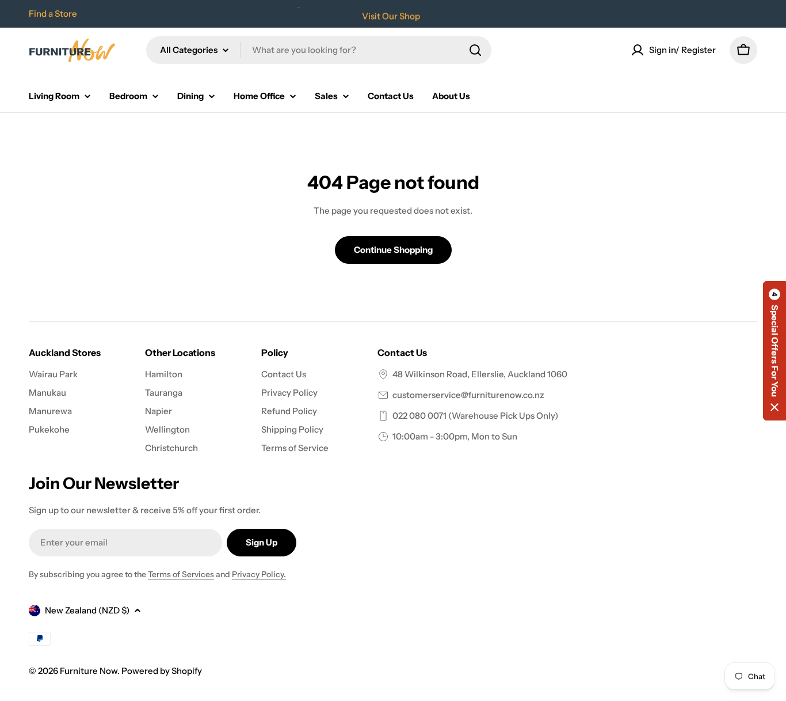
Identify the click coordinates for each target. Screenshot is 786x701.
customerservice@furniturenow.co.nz (468, 394)
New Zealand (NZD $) (87, 610)
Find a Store (53, 13)
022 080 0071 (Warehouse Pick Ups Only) (475, 415)
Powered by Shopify (161, 670)
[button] (774, 350)
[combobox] (318, 50)
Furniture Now (88, 670)
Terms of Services (181, 574)
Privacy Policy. (259, 574)
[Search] (475, 50)
